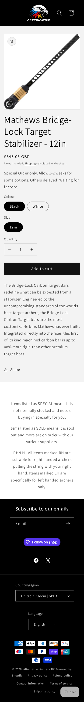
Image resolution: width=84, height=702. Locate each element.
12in (13, 227)
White (38, 206)
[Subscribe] (68, 523)
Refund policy (62, 675)
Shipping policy (45, 691)
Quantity (11, 239)
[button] (11, 13)
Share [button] (15, 369)
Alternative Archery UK (39, 669)
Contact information (31, 683)
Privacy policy (37, 675)
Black (14, 206)
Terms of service (61, 683)
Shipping (30, 163)
